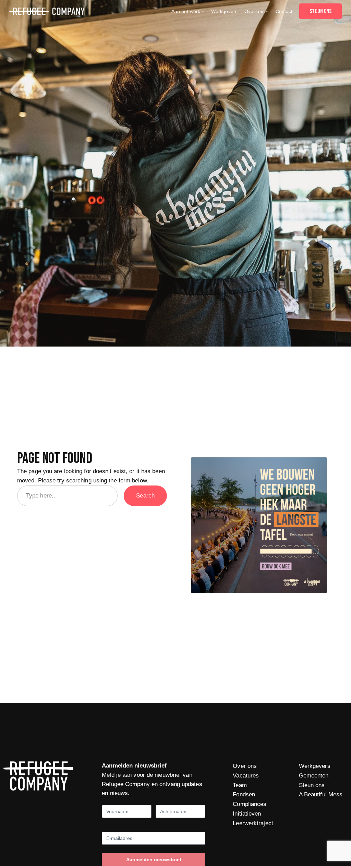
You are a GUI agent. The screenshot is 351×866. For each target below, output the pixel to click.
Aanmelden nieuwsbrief (153, 859)
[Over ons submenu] (267, 11)
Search (145, 495)
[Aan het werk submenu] (203, 11)
